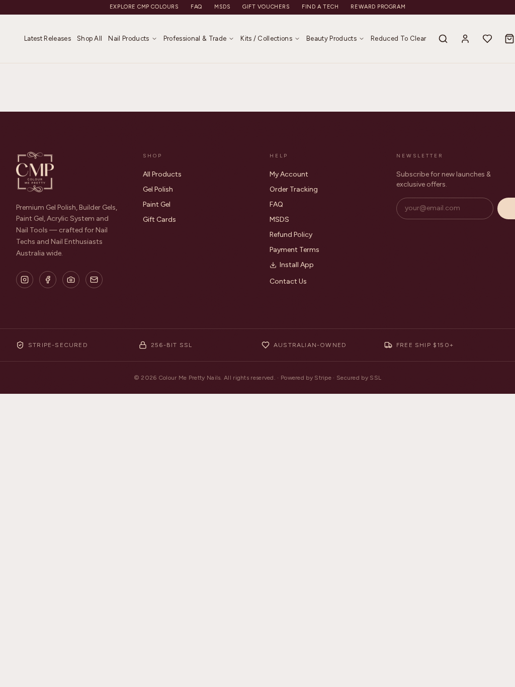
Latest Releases (47, 38)
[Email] (94, 279)
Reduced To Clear (398, 38)
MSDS (222, 7)
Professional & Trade (195, 38)
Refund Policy (291, 234)
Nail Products (128, 38)
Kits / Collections (266, 38)
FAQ (196, 7)
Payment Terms (294, 249)
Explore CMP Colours (144, 7)
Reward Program (378, 7)
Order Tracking (294, 189)
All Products (162, 174)
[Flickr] (70, 279)
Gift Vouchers (266, 7)
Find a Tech (320, 7)
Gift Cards (159, 219)
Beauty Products (331, 38)
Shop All (90, 38)
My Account (289, 174)
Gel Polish (158, 189)
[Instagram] (24, 279)
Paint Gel (156, 204)
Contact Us (288, 281)
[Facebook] (47, 279)
